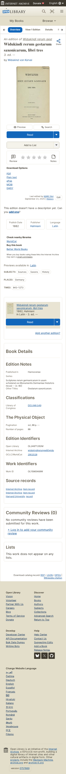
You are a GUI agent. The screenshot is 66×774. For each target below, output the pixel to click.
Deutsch (10, 680)
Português (11, 711)
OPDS (58, 575)
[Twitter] (44, 655)
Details (49, 29)
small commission (24, 257)
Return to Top (41, 619)
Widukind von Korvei (20, 59)
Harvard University (15, 496)
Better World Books (17, 249)
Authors (38, 604)
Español (10, 687)
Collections (40, 611)
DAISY (10, 188)
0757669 (25, 768)
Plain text (12, 177)
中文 (8, 730)
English (10, 684)
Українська (12, 726)
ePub (9, 181)
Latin (55, 226)
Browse (48, 21)
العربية (9, 672)
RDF (43, 575)
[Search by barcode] (52, 11)
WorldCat (12, 241)
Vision (9, 596)
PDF (9, 173)
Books (37, 600)
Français (10, 691)
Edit (58, 197)
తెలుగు (9, 722)
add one (14, 211)
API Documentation (16, 638)
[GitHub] (51, 655)
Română (10, 714)
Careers (10, 608)
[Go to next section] (62, 30)
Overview (15, 29)
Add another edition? (47, 333)
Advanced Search (44, 615)
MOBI (9, 184)
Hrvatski (10, 699)
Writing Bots (13, 646)
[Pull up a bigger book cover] (33, 121)
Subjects (39, 608)
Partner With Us (14, 604)
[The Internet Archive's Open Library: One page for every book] (14, 11)
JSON (50, 575)
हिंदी (7, 695)
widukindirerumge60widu (41, 450)
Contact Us (40, 638)
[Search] (44, 11)
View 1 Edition (32, 29)
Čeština (10, 676)
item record (29, 489)
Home (37, 596)
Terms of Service (15, 615)
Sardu (9, 718)
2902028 (32, 454)
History (50, 199)
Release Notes (42, 650)
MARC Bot (49, 196)
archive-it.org (36, 762)
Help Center (40, 634)
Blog (8, 611)
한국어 (9, 707)
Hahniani (35, 226)
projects (14, 760)
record (29, 496)
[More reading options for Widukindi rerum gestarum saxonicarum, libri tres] (56, 145)
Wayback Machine (43, 760)
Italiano (10, 703)
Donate (38, 3)
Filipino (10, 734)
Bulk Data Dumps (15, 642)
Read (30, 134)
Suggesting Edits (43, 642)
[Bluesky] (37, 655)
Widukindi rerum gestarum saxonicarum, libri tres (32, 306)
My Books (16, 21)
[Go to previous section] (4, 30)
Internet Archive (14, 489)
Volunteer (11, 600)
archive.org (16, 762)
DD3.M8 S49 (34, 405)
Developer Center (15, 634)
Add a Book (40, 646)
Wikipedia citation (53, 577)
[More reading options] (56, 134)
